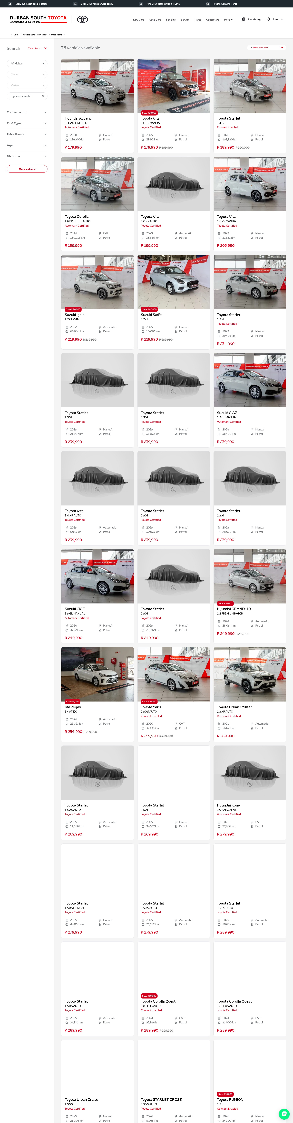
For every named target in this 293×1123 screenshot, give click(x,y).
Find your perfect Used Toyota (163, 3)
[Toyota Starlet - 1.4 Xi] (250, 86)
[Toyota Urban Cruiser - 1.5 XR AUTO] (250, 674)
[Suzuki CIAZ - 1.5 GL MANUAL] (250, 380)
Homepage (42, 34)
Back (16, 34)
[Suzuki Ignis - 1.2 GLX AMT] (97, 282)
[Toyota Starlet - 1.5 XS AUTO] (174, 871)
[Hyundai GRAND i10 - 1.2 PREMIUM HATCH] (250, 576)
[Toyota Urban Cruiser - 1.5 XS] (97, 1067)
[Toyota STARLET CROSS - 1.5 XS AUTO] (174, 1067)
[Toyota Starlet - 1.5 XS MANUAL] (97, 871)
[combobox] (27, 63)
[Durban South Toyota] (38, 19)
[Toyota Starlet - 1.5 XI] (250, 282)
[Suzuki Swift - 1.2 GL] (174, 282)
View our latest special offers (31, 3)
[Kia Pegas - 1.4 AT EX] (97, 674)
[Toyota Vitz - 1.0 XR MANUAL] (174, 86)
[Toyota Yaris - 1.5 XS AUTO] (174, 674)
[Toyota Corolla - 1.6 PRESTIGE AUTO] (97, 184)
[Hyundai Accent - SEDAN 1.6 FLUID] (97, 86)
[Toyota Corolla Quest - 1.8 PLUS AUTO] (174, 969)
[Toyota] (82, 19)
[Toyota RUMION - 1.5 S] (250, 1067)
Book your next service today (97, 3)
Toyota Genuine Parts (225, 3)
